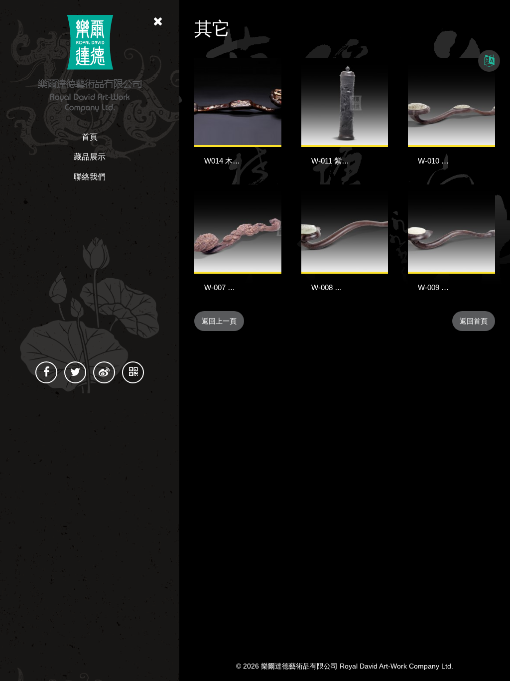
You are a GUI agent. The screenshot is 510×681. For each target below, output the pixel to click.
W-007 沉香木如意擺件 (242, 287)
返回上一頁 (219, 321)
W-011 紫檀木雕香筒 (345, 161)
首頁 (90, 137)
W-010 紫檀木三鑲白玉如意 (463, 161)
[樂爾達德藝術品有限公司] (89, 63)
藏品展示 (90, 157)
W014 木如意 (226, 161)
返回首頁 (474, 321)
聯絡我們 (90, 176)
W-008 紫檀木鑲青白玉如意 (356, 287)
